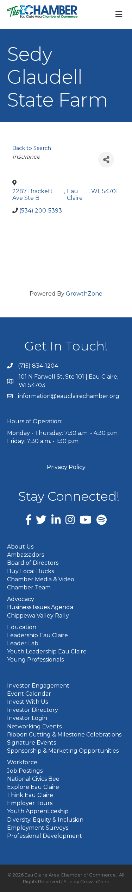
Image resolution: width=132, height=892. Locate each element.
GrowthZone (84, 293)
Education (21, 627)
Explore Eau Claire (33, 787)
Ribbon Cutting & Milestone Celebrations (64, 734)
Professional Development (44, 836)
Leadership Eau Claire (37, 635)
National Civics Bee (33, 779)
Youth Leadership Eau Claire (47, 651)
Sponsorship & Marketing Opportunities (63, 750)
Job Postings (25, 770)
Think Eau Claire (30, 795)
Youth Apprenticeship (38, 811)
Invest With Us (27, 701)
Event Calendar (29, 693)
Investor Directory (32, 710)
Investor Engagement (38, 685)
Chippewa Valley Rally (38, 615)
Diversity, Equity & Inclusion (45, 819)
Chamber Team (29, 587)
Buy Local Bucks (30, 571)
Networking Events (34, 726)
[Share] (106, 159)
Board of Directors (32, 562)
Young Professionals (35, 659)
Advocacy (20, 599)
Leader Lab (22, 643)
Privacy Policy (66, 467)
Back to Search (31, 148)
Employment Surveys (37, 827)
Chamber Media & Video (40, 579)
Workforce (22, 762)
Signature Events (31, 742)
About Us (20, 546)
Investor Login (27, 718)
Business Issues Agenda (40, 607)
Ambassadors (25, 554)
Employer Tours (29, 803)
